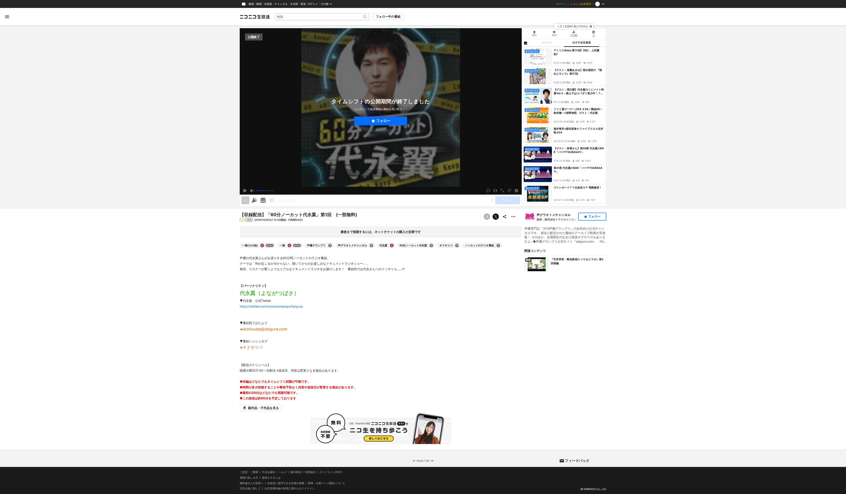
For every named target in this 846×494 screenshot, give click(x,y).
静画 (259, 4)
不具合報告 (268, 472)
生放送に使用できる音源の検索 (285, 483)
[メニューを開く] (7, 16)
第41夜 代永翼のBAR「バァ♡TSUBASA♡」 (578, 169)
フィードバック (577, 460)
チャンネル (281, 4)
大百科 (294, 4)
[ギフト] (263, 200)
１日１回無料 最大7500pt (572, 26)
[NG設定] (525, 43)
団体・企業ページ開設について (326, 483)
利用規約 (310, 472)
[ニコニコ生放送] (255, 17)
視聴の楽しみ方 (249, 477)
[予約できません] (487, 217)
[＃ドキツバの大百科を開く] (457, 245)
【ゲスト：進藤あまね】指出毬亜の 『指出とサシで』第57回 (578, 71)
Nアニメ (313, 4)
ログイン (561, 4)
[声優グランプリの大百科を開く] (330, 245)
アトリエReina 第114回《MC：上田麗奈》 (576, 52)
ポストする (496, 217)
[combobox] (322, 16)
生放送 (268, 4)
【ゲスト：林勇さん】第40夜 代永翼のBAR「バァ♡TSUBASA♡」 (579, 150)
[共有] (504, 217)
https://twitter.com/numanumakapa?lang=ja (271, 306)
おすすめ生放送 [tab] (581, 42)
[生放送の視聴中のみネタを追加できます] (245, 200)
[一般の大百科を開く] (289, 245)
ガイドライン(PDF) (330, 472)
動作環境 (296, 472)
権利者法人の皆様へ (251, 483)
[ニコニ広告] (254, 200)
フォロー (383, 121)
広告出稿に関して (250, 488)
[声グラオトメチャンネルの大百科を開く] (371, 245)
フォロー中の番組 (388, 16)
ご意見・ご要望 (249, 472)
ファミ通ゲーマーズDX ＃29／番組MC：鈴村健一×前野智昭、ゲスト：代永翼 (578, 110)
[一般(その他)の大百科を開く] (262, 245)
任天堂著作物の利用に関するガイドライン (290, 488)
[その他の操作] (513, 217)
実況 (303, 4)
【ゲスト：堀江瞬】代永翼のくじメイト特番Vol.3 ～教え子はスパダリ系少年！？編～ (579, 91)
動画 (251, 4)
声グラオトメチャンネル (554, 215)
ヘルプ (283, 472)
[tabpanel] (564, 126)
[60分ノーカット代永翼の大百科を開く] (431, 245)
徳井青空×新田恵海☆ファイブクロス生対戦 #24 (578, 130)
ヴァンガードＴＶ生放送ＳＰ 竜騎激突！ (578, 187)
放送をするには (271, 477)
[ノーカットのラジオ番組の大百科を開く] (498, 245)
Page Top (423, 461)
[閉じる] (591, 26)
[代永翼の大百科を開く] (391, 245)
